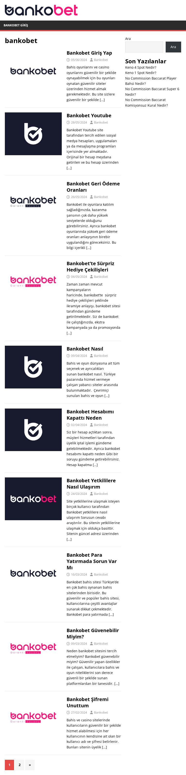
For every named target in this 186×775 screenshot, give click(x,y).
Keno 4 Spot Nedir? (140, 67)
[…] (102, 99)
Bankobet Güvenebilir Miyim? (93, 633)
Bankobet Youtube (89, 115)
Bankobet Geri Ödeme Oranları (93, 186)
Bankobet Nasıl (85, 348)
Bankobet (101, 60)
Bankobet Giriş (16, 25)
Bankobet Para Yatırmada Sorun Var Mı (92, 561)
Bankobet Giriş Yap (89, 53)
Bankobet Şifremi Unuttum (87, 702)
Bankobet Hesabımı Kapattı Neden (90, 414)
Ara (128, 38)
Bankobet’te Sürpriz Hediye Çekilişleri (90, 266)
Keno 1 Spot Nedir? (140, 72)
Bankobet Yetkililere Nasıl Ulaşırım (91, 483)
